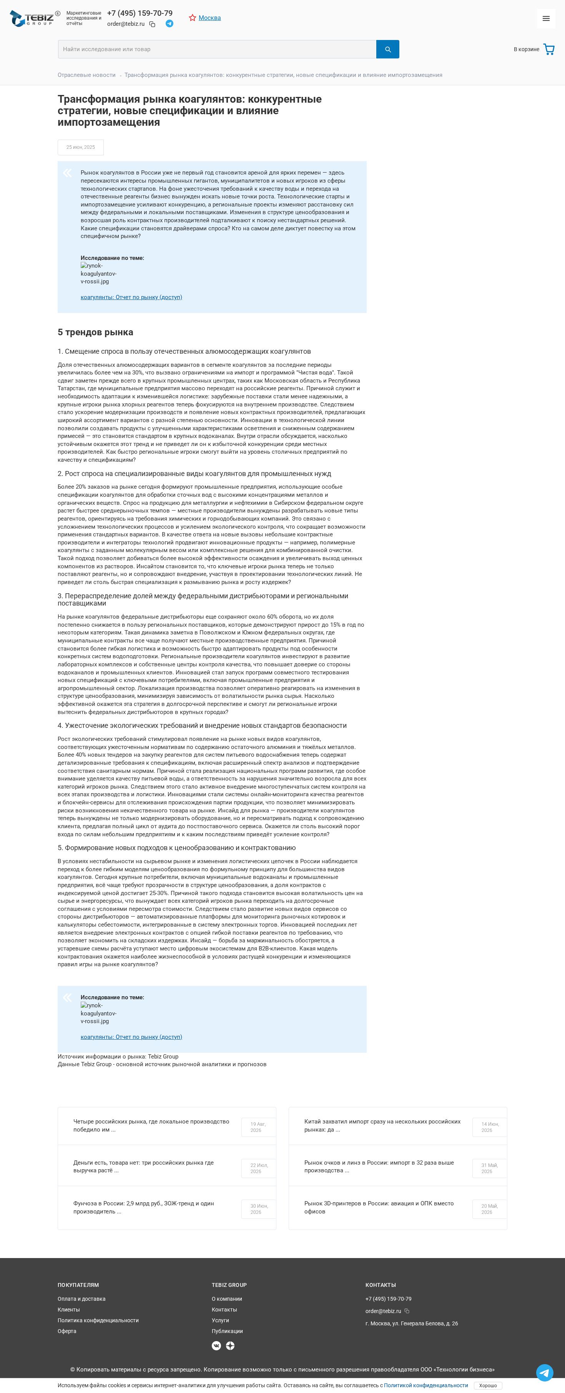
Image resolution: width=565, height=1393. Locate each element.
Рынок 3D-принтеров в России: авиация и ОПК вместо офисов (379, 1207)
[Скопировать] (152, 24)
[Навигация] (546, 18)
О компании (227, 1299)
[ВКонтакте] (216, 1345)
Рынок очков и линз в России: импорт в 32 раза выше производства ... (379, 1166)
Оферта (67, 1331)
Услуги (220, 1320)
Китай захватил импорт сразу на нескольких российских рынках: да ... (382, 1125)
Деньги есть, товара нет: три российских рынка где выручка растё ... (143, 1166)
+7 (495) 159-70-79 (140, 13)
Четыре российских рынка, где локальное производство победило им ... (151, 1125)
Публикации (227, 1331)
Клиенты (69, 1309)
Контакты (224, 1309)
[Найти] (387, 49)
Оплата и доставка (82, 1299)
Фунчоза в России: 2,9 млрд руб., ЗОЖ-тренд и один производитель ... (143, 1207)
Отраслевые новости (87, 75)
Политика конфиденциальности (98, 1320)
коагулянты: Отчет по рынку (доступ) (131, 297)
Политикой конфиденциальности (426, 1385)
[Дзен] (230, 1345)
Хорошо (488, 1385)
